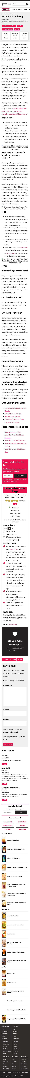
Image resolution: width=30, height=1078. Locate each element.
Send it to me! (20, 475)
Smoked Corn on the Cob (13, 414)
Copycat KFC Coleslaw (12, 422)
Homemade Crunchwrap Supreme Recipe (16, 903)
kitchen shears (10, 253)
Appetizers (15, 1029)
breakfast (22, 822)
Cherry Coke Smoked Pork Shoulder (14, 943)
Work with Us (16, 1072)
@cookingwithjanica (17, 648)
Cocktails (5, 1049)
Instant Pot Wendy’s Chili (13, 432)
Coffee (5, 1046)
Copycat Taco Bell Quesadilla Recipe (17, 867)
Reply (4, 764)
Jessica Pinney (12, 624)
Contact (9, 1072)
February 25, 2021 (5, 757)
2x (12, 528)
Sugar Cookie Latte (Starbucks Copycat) (15, 991)
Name (6, 709)
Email (6, 719)
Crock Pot (5, 1061)
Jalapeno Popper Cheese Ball (15, 925)
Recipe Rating (8, 681)
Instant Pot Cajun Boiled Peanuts (15, 440)
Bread (15, 1044)
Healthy (4, 1036)
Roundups (4, 1038)
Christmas (23, 1061)
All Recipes (5, 9)
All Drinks (6, 1044)
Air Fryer (5, 1059)
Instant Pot (12, 14)
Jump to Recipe (5, 19)
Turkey (14, 1068)
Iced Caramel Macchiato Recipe (16, 849)
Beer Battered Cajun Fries (12, 416)
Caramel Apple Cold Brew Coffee (16, 1010)
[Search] (27, 4)
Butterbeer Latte (11, 982)
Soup (15, 1053)
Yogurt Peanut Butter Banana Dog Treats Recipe (16, 894)
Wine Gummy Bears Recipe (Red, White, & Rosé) (16, 885)
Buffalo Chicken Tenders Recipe (16, 952)
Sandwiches (17, 1049)
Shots (4, 1053)
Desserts (15, 1033)
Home (3, 14)
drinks (22, 826)
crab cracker (23, 247)
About (3, 1072)
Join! (21, 812)
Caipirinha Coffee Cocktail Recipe (16, 1019)
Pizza (15, 1046)
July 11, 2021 (4, 790)
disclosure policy (5, 22)
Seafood (14, 1066)
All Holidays (24, 1059)
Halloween (23, 1066)
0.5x (5, 528)
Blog (7, 14)
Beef (13, 1059)
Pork (13, 1064)
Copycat (14, 9)
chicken (8, 829)
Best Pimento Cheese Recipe (15, 876)
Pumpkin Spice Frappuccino (15, 1000)
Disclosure (25, 1072)
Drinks (20, 9)
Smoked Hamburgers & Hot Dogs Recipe (16, 961)
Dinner (14, 1036)
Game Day (23, 1064)
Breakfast (15, 1031)
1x (9, 528)
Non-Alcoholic (7, 1051)
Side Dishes (16, 1038)
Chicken (14, 1061)
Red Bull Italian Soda (13, 840)
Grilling (5, 1066)
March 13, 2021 (5, 770)
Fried (25, 9)
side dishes (7, 826)
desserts (22, 829)
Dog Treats (4, 1033)
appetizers (8, 822)
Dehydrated (5, 1031)
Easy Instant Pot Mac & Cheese (14, 419)
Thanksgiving (24, 1068)
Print (17, 29)
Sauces (16, 1051)
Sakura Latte (11, 973)
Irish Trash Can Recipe (13, 858)
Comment (7, 685)
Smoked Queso (11, 934)
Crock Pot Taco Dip (12, 916)
